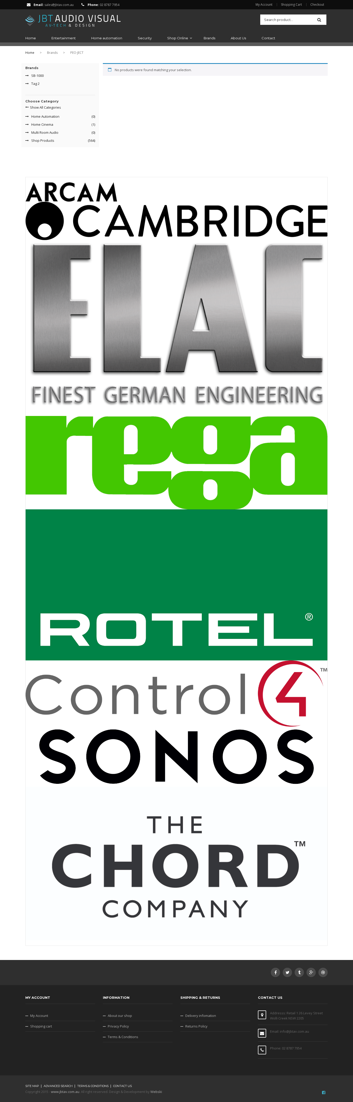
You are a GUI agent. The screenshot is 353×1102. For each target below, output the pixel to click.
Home (30, 38)
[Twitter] (287, 972)
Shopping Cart (291, 4)
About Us (238, 38)
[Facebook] (275, 972)
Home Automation (45, 116)
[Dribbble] (323, 972)
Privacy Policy (118, 1026)
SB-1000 (37, 75)
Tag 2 (35, 83)
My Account (264, 4)
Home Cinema (42, 124)
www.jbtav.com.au (65, 1091)
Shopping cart (41, 1026)
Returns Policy (196, 1026)
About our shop (120, 1015)
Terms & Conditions (123, 1036)
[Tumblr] (299, 972)
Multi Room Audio (44, 132)
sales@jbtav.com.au (59, 5)
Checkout (317, 4)
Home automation (106, 38)
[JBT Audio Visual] (73, 19)
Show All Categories (45, 107)
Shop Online (177, 38)
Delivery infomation (200, 1015)
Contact (268, 38)
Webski (156, 1091)
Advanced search (58, 1086)
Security (145, 38)
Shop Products (42, 140)
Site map (32, 1086)
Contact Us (122, 1086)
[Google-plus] (311, 972)
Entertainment (63, 38)
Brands (209, 38)
